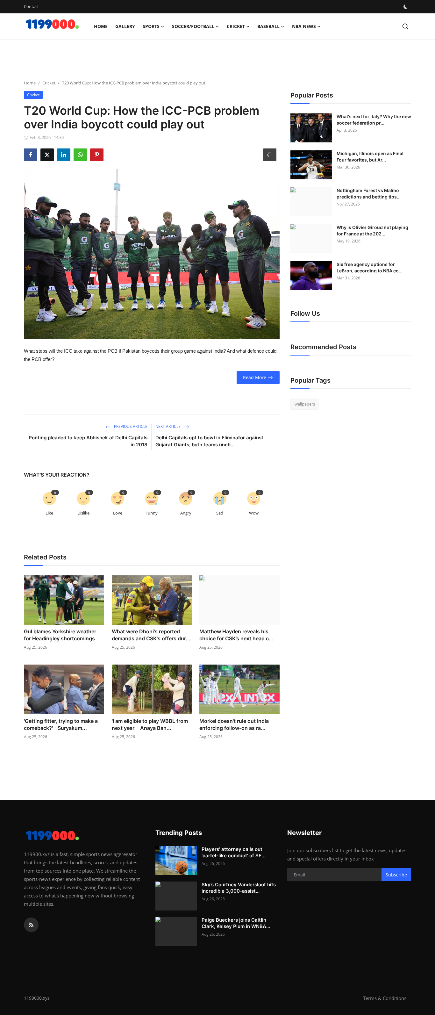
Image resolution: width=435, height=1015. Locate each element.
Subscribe (396, 875)
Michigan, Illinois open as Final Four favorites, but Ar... (370, 156)
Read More (254, 377)
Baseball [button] (268, 26)
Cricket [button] (236, 26)
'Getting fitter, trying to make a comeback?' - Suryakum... (61, 724)
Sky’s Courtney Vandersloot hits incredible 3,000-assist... (239, 888)
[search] (405, 26)
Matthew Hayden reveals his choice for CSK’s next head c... (236, 635)
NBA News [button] (304, 26)
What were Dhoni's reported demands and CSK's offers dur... (151, 635)
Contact (31, 6)
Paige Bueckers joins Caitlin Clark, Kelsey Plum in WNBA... (236, 923)
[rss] (31, 925)
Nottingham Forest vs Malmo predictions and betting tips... (369, 193)
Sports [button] (151, 26)
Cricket (48, 83)
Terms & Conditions (384, 998)
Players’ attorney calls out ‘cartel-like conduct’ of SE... (233, 852)
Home (101, 26)
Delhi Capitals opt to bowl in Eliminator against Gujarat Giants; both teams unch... (209, 441)
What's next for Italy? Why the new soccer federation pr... (374, 120)
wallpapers (305, 404)
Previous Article (130, 426)
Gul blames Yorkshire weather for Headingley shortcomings (60, 635)
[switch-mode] (406, 6)
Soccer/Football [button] (193, 26)
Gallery (125, 26)
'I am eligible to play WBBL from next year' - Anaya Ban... (150, 724)
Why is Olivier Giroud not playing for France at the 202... (372, 230)
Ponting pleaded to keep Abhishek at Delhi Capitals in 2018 (88, 441)
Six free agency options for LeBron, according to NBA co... (370, 267)
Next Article (168, 426)
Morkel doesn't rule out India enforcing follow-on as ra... (234, 724)
